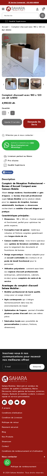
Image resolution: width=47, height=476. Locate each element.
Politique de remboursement (23, 466)
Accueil (5, 27)
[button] (3, 8)
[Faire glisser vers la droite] (43, 84)
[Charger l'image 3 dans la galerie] (35, 83)
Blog (4, 432)
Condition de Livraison (12, 417)
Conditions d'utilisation (12, 413)
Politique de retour (10, 422)
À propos (6, 408)
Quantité (6, 108)
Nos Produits (7, 436)
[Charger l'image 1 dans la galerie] (11, 83)
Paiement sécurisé (10, 427)
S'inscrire (37, 366)
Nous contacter (9, 456)
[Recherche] (42, 15)
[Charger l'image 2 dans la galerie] (23, 83)
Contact (5, 446)
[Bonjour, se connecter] (37, 9)
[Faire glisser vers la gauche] (3, 84)
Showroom (6, 441)
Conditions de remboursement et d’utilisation (22, 451)
